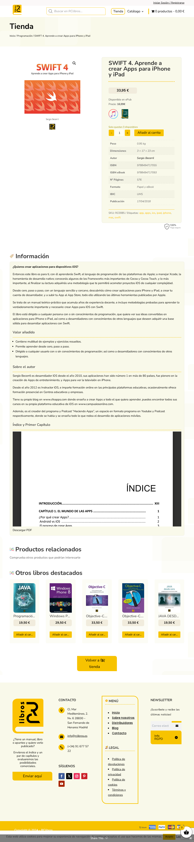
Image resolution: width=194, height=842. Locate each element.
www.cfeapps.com (55, 399)
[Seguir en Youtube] (62, 784)
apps (148, 213)
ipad (159, 213)
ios (153, 213)
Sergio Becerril (145, 158)
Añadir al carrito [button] (25, 634)
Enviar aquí (32, 776)
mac (111, 217)
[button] (74, 63)
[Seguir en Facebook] (62, 776)
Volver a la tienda (94, 663)
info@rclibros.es (77, 736)
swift (118, 217)
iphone (167, 213)
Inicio (12, 36)
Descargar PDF (22, 530)
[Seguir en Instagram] (77, 776)
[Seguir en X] (69, 776)
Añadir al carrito (149, 132)
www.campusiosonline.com (95, 404)
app (141, 213)
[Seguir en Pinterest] (84, 776)
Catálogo (133, 11)
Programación (24, 36)
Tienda (118, 11)
